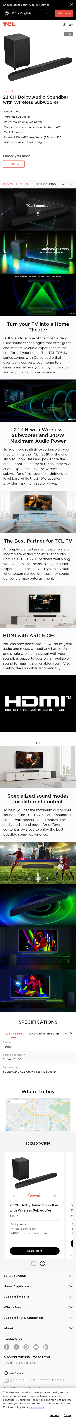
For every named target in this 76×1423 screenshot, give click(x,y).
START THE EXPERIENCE (20, 1362)
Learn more (34, 1251)
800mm (14, 164)
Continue (64, 13)
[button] (36, 743)
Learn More (36, 1407)
